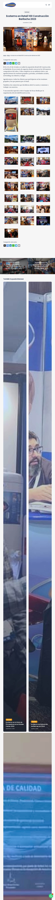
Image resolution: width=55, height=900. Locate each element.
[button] (49, 5)
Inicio (4, 55)
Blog (8, 55)
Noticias (27, 12)
